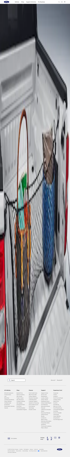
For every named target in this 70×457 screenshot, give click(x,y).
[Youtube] (55, 438)
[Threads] (48, 439)
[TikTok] (51, 439)
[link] (21, 449)
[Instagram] (59, 438)
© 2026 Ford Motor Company (13, 449)
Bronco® (53, 380)
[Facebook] (48, 438)
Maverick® (59, 380)
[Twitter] (51, 438)
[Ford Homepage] (59, 449)
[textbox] (16, 380)
